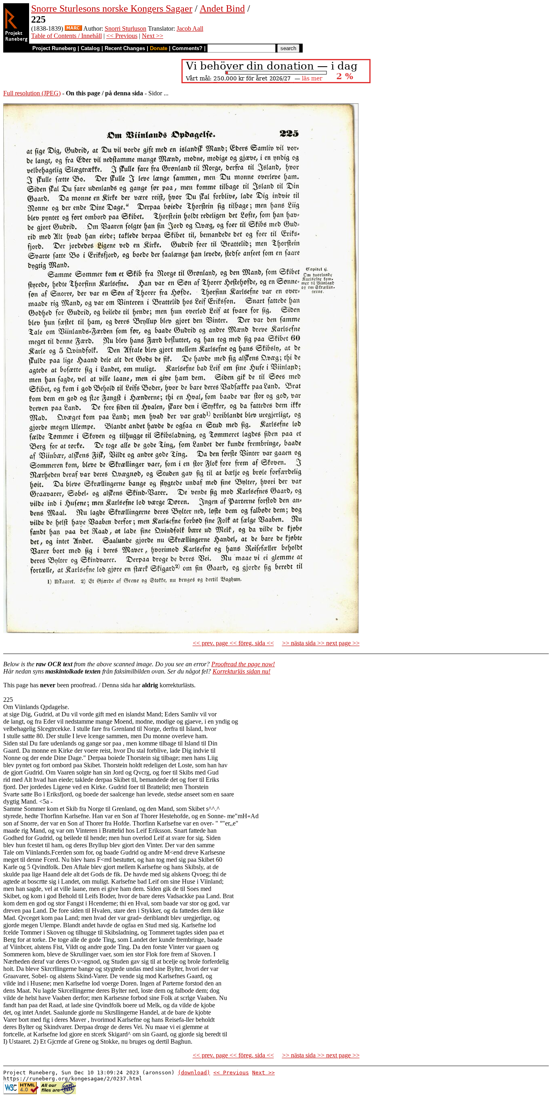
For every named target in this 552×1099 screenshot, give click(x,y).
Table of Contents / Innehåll (66, 35)
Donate (158, 48)
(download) (194, 1073)
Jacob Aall (190, 28)
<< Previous (121, 35)
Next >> (152, 35)
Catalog (90, 48)
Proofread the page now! (243, 664)
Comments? (187, 48)
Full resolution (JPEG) (32, 93)
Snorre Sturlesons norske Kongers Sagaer (111, 8)
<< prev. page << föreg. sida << (233, 643)
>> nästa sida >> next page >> (321, 643)
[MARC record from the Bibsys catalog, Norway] (73, 28)
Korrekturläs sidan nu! (241, 671)
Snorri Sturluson (125, 28)
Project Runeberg (54, 48)
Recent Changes (125, 48)
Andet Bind (222, 8)
